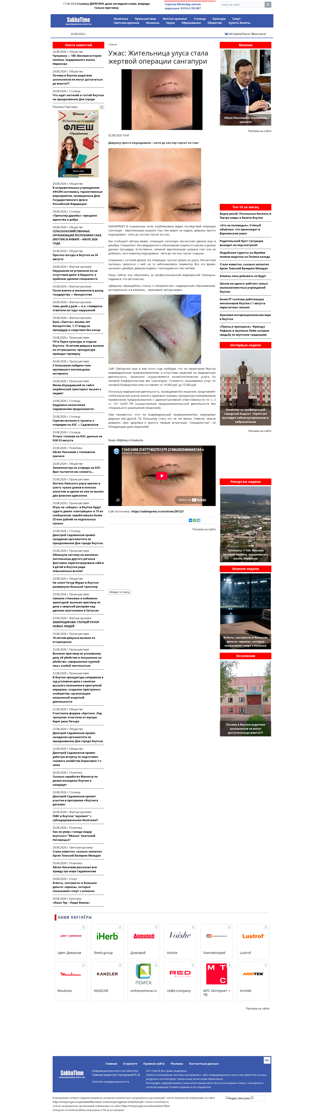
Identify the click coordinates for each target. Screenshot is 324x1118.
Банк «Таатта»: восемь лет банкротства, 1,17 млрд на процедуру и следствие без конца (76, 326)
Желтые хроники (175, 19)
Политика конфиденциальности (110, 1081)
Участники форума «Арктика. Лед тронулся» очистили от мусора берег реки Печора (77, 717)
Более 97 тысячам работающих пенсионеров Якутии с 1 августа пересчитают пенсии (242, 303)
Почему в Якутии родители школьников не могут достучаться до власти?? (77, 79)
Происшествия (145, 19)
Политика (121, 19)
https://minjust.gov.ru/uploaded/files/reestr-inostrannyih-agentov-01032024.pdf (98, 1101)
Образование (191, 23)
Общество (215, 23)
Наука (170, 23)
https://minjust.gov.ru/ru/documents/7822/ (145, 1106)
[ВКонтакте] (190, 520)
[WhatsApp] (194, 520)
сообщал (170, 368)
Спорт (236, 19)
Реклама (177, 1064)
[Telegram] (198, 520)
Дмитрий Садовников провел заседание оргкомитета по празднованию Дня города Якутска (78, 539)
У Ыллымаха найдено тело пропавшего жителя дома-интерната (72, 369)
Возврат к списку (120, 592)
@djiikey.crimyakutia (130, 440)
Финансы (152, 23)
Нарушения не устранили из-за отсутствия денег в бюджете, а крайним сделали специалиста (75, 275)
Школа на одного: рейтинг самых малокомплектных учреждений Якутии (244, 288)
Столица (200, 19)
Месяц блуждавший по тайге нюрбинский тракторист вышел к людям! (77, 389)
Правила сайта (154, 1064)
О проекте (130, 1064)
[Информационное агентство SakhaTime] (78, 20)
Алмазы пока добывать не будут (243, 276)
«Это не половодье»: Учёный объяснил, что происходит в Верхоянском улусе (240, 229)
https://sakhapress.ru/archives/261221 (157, 511)
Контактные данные (204, 1064)
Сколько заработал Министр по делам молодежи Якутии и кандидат (75, 781)
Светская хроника (126, 23)
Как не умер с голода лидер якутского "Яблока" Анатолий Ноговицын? (74, 836)
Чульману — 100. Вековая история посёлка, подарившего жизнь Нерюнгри (77, 60)
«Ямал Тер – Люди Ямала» (71, 902)
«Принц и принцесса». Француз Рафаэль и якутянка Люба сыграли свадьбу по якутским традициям (244, 331)
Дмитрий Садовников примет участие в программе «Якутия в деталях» (75, 800)
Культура (219, 19)
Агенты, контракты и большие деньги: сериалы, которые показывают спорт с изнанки (75, 887)
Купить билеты (239, 23)
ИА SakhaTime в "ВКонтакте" (247, 34)
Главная (111, 1064)
